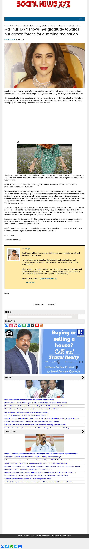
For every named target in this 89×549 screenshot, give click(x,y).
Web (30, 282)
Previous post (39, 305)
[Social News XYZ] (44, 8)
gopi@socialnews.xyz (48, 278)
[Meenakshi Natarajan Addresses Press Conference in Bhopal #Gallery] (44, 397)
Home (6, 26)
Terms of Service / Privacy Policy (50, 536)
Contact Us (67, 536)
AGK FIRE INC (34, 536)
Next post (51, 305)
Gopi (13, 40)
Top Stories (11, 431)
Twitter (32, 282)
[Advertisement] (44, 12)
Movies (12, 26)
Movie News (19, 26)
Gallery (8, 377)
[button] (18, 142)
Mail (27, 282)
